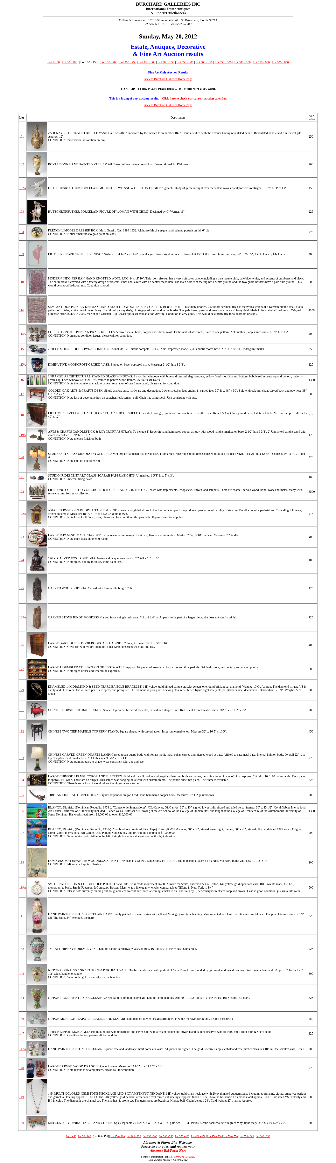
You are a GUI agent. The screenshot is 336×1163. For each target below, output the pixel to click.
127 (21, 669)
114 (21, 310)
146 (21, 1018)
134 (21, 779)
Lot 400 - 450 (204, 62)
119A (22, 435)
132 (21, 731)
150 (21, 1123)
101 (21, 136)
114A (22, 333)
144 (21, 997)
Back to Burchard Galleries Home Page (168, 79)
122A (22, 513)
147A (22, 1049)
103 (21, 211)
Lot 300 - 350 (166, 62)
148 (21, 1068)
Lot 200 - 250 (127, 62)
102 (21, 164)
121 (21, 477)
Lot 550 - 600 (261, 62)
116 (21, 380)
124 (21, 560)
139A (22, 887)
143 (21, 973)
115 (21, 349)
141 (21, 916)
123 (21, 537)
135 (21, 795)
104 (21, 232)
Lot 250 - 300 (146, 62)
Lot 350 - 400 (185, 62)
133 (21, 758)
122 (21, 491)
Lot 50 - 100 (69, 62)
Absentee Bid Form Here (168, 1151)
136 (21, 811)
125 (21, 588)
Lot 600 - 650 (280, 62)
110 (21, 282)
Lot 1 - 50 (53, 62)
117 (21, 394)
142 (21, 948)
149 (21, 1097)
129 (21, 690)
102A (22, 188)
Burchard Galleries (184, 1156)
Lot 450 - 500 (223, 62)
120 (21, 457)
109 (21, 254)
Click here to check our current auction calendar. (194, 98)
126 (21, 645)
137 (21, 832)
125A (22, 617)
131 (21, 710)
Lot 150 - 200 (108, 62)
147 (21, 1033)
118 (21, 414)
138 (21, 862)
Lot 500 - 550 (242, 62)
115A (22, 364)
